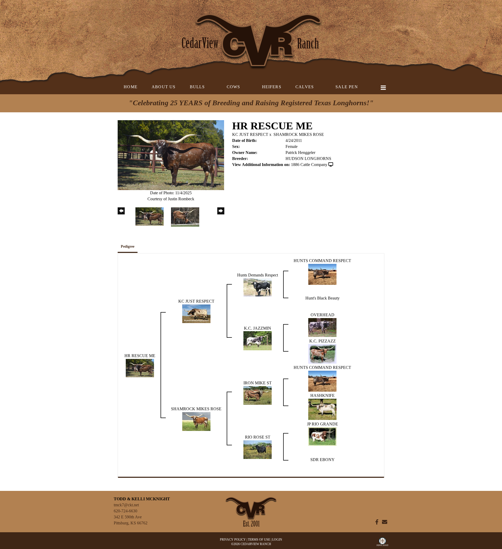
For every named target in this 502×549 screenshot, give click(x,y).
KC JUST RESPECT (250, 134)
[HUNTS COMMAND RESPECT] (322, 273)
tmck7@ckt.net (126, 505)
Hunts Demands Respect (257, 275)
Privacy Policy (233, 539)
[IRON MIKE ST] (257, 395)
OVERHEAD (322, 315)
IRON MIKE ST (257, 383)
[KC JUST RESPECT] (196, 313)
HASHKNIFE (322, 395)
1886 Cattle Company (309, 164)
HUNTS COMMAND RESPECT (322, 260)
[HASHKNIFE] (322, 409)
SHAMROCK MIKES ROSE (298, 134)
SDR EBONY (322, 459)
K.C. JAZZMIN (257, 328)
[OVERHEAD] (322, 327)
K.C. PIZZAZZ (322, 341)
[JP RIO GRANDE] (322, 436)
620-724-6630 (125, 511)
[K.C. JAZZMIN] (257, 340)
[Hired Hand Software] (382, 543)
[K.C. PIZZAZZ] (322, 353)
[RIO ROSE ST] (257, 449)
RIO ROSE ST (257, 437)
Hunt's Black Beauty (322, 298)
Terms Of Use (259, 539)
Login (277, 539)
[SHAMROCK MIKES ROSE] (196, 421)
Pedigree (127, 246)
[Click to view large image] (171, 154)
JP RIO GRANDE (322, 424)
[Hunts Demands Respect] (257, 287)
